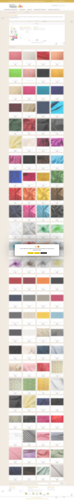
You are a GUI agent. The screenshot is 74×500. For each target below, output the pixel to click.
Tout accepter (30, 253)
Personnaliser (43, 253)
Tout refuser (37, 253)
